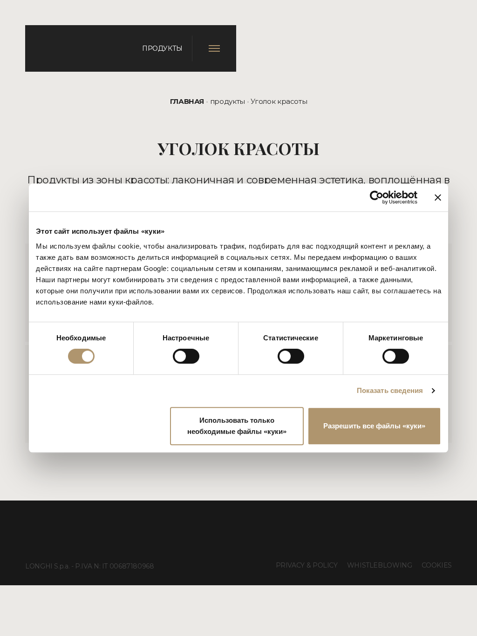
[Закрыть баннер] (438, 197)
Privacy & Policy (307, 565)
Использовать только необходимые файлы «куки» (236, 425)
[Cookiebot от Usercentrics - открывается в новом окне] (376, 197)
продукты (227, 101)
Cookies (437, 565)
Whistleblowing (379, 565)
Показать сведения (390, 390)
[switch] (186, 356)
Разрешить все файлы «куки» (374, 426)
